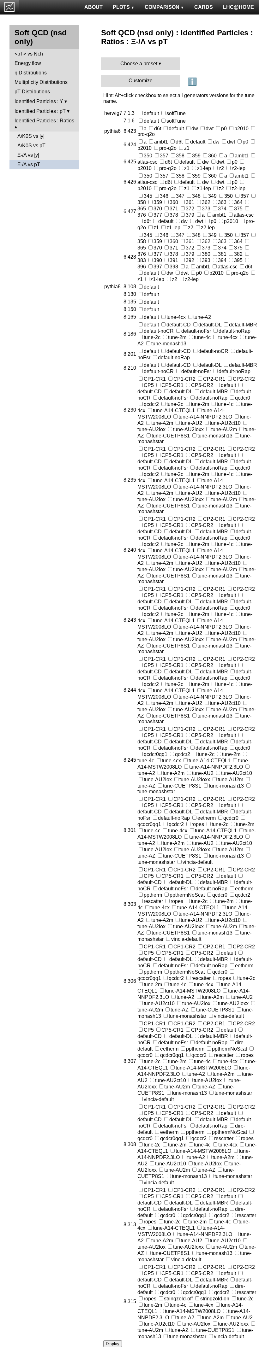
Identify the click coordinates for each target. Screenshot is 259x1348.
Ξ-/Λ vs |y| (28, 155)
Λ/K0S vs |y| (31, 136)
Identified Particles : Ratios (44, 120)
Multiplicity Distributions (41, 82)
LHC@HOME (238, 7)
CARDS (203, 7)
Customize (141, 80)
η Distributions (31, 72)
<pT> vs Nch (29, 53)
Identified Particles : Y (39, 101)
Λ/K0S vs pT (31, 145)
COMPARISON (162, 7)
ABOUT (93, 7)
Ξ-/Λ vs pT (28, 164)
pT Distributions (32, 91)
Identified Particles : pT (40, 111)
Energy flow (28, 63)
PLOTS (121, 7)
